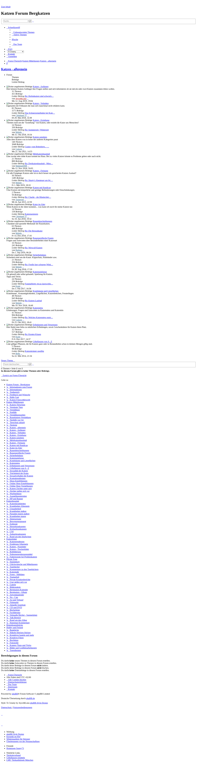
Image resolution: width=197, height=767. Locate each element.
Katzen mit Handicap (42, 187)
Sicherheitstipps (39, 255)
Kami (18, 286)
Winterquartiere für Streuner (18, 739)
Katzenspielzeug (40, 272)
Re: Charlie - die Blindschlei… (38, 197)
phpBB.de (30, 698)
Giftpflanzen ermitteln (15, 758)
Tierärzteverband (13, 755)
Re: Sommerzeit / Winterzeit (37, 130)
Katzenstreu (38, 308)
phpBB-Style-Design (39, 703)
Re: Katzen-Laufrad (33, 301)
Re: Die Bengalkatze (33, 231)
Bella (18, 353)
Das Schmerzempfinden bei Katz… (40, 113)
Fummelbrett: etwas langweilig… (39, 284)
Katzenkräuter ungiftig (34, 351)
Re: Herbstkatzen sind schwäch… (39, 96)
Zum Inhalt (5, 7)
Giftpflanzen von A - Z (42, 341)
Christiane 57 (21, 115)
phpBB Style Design (15, 734)
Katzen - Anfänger (41, 86)
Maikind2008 (21, 166)
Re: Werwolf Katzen (33, 248)
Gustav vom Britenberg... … (37, 147)
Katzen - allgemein (14, 69)
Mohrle (19, 132)
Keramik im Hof (13, 736)
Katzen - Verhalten (41, 103)
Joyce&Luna (21, 98)
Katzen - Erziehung (41, 120)
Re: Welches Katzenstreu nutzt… (39, 317)
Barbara (19, 250)
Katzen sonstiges (40, 137)
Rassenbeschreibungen (42, 221)
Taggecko (20, 199)
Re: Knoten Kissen (33, 334)
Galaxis (19, 149)
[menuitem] (23, 32)
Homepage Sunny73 (15, 748)
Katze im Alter (39, 204)
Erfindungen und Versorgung (45, 325)
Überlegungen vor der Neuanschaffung (23, 741)
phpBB (15, 694)
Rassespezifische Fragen (43, 238)
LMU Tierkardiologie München (19, 760)
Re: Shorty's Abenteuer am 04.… (39, 180)
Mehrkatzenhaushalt (41, 154)
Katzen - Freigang (40, 171)
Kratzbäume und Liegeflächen (45, 291)
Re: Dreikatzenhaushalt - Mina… (39, 163)
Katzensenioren (31, 214)
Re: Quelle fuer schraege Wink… (39, 264)
